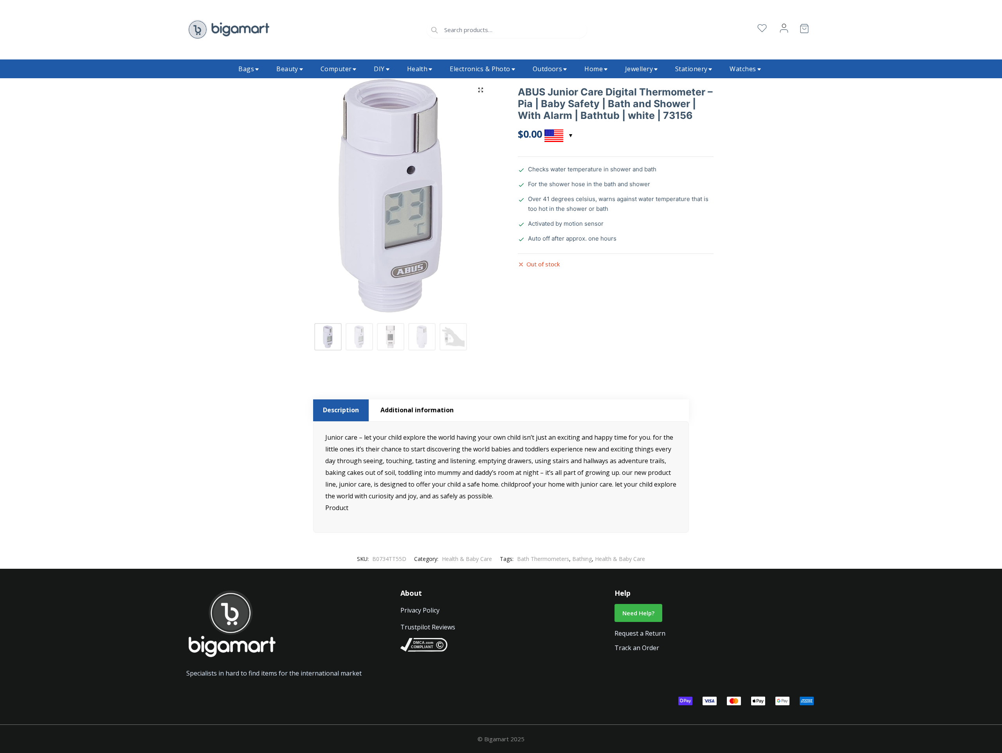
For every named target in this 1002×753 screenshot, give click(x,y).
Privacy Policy (420, 610)
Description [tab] (341, 410)
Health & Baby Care (467, 559)
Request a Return (640, 633)
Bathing (582, 559)
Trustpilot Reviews (427, 627)
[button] (480, 90)
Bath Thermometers (543, 559)
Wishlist (762, 28)
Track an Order (637, 647)
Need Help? (638, 613)
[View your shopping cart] (804, 30)
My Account (784, 28)
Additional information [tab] (417, 410)
